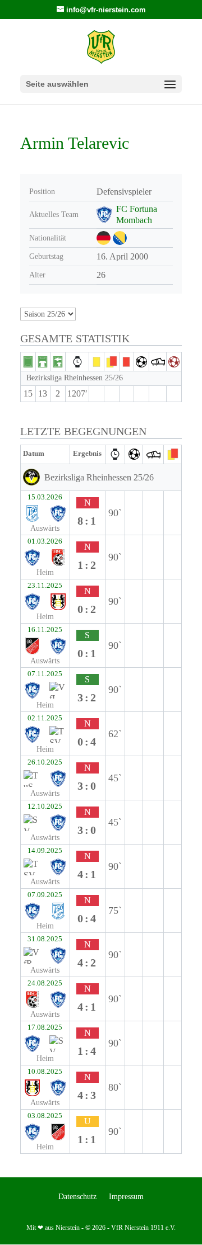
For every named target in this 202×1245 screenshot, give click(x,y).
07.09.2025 (44, 895)
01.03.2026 (44, 541)
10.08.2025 (44, 1072)
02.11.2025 (44, 718)
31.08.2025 (44, 939)
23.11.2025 (44, 586)
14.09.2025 (44, 851)
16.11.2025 (44, 630)
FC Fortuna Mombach (136, 214)
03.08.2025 (44, 1116)
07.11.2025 (44, 674)
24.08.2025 (44, 983)
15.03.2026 (44, 497)
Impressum (126, 1197)
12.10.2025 (44, 806)
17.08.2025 (44, 1027)
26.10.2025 (44, 762)
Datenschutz (77, 1197)
